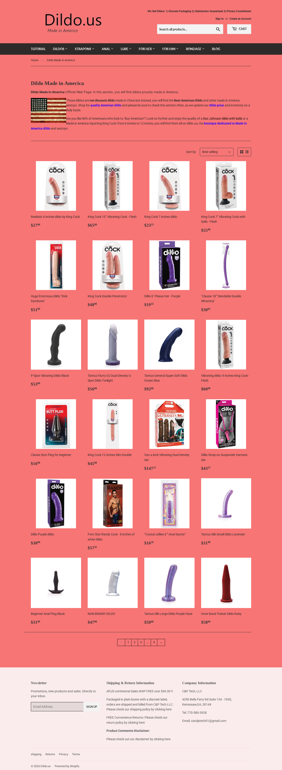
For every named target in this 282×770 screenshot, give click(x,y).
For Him (169, 49)
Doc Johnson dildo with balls (223, 118)
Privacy (63, 754)
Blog (216, 49)
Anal (106, 49)
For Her (145, 49)
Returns (50, 754)
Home (34, 60)
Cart (242, 29)
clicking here (163, 709)
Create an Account (240, 18)
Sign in (219, 18)
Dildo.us (46, 766)
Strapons (83, 49)
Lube (125, 49)
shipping (36, 754)
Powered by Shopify (67, 766)
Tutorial (38, 49)
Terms (76, 754)
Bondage (194, 49)
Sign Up (91, 706)
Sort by (191, 152)
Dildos (59, 49)
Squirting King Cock (102, 123)
